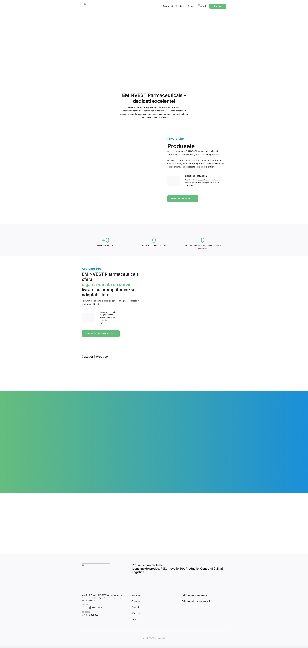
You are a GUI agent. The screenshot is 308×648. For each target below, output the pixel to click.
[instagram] (190, 608)
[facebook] (184, 608)
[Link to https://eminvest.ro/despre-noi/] (174, 181)
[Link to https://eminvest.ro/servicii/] (88, 317)
